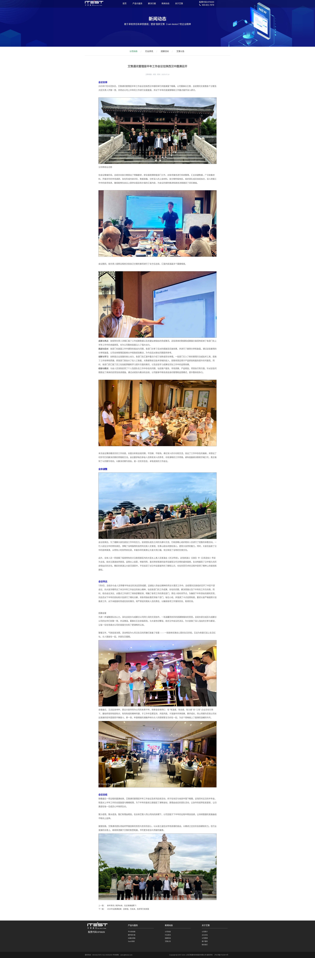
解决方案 (152, 3)
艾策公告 (180, 51)
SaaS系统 (131, 941)
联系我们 (205, 945)
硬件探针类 (131, 935)
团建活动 (165, 51)
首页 (124, 3)
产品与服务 (137, 3)
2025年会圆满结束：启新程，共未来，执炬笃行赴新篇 (128, 909)
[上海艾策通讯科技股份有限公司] (94, 4)
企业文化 (205, 935)
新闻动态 (165, 3)
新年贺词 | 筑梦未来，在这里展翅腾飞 (121, 906)
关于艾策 (179, 3)
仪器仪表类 (131, 938)
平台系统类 (131, 932)
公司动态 (133, 51)
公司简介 (205, 932)
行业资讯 (149, 51)
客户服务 (205, 941)
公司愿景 (205, 938)
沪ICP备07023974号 (221, 955)
